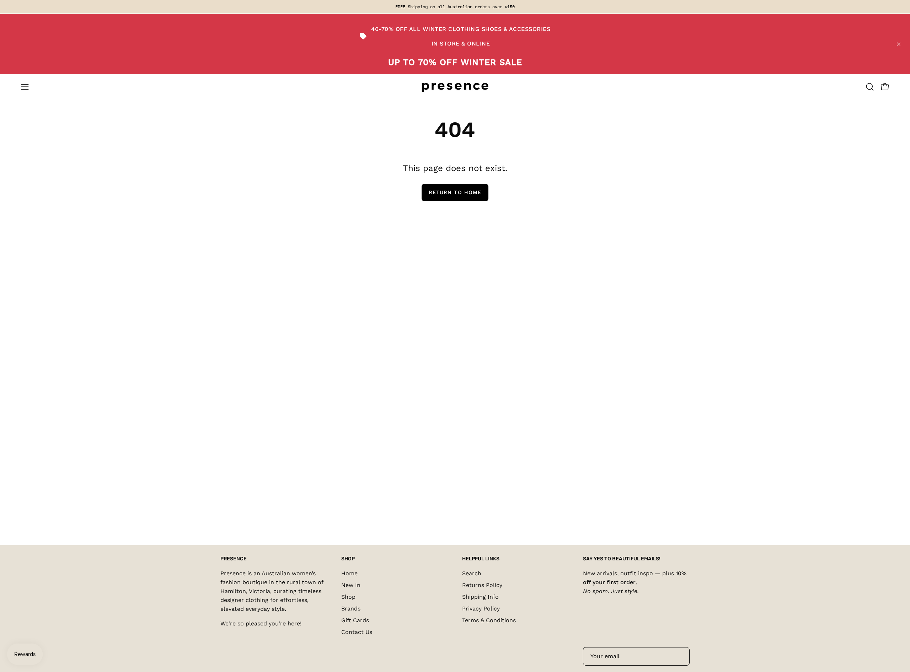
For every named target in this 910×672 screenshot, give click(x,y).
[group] (455, 7)
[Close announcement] (898, 44)
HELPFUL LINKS (480, 559)
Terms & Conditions (489, 620)
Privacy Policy (481, 608)
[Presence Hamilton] (455, 87)
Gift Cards (355, 620)
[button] (869, 86)
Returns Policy (482, 585)
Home (349, 573)
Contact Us (356, 632)
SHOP (348, 559)
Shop (348, 596)
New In (350, 585)
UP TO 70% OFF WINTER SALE (455, 62)
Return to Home (455, 192)
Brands (350, 608)
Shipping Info (480, 596)
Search (471, 573)
